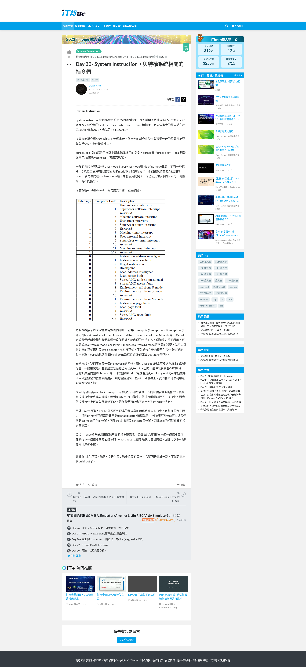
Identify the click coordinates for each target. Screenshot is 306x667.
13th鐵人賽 (205, 268)
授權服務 (158, 660)
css (221, 305)
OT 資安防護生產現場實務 (227, 99)
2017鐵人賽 (205, 293)
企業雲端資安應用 (224, 131)
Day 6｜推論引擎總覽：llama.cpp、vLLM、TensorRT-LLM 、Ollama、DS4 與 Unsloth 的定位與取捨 (221, 380)
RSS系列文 (149, 520)
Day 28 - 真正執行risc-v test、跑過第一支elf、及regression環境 (107, 539)
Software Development (88, 51)
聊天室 (117, 25)
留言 (82, 484)
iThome (134, 660)
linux (230, 299)
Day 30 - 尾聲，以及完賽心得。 (89, 550)
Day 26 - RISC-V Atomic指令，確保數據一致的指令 (100, 527)
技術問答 (80, 25)
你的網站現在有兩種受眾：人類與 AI (218, 409)
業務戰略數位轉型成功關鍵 (227, 83)
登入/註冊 (237, 25)
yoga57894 (95, 85)
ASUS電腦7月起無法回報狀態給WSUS (219, 334)
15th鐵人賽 (82, 79)
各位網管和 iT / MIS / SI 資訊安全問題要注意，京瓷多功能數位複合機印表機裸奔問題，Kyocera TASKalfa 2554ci (220, 395)
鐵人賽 (218, 280)
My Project (94, 25)
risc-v (95, 79)
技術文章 (68, 25)
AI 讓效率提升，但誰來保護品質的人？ (228, 217)
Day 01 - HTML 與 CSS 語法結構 (216, 387)
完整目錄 (75, 555)
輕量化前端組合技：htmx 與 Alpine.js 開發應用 (228, 180)
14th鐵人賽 (221, 268)
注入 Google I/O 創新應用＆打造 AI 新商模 (227, 148)
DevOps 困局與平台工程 (142, 594)
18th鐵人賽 (221, 293)
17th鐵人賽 (205, 274)
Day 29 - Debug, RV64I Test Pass (90, 544)
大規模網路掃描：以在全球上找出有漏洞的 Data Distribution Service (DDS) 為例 (227, 117)
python (233, 286)
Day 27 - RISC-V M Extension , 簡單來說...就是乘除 (99, 533)
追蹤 (94, 484)
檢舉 (183, 484)
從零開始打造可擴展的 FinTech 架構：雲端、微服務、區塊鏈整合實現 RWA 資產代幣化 (227, 199)
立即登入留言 (126, 639)
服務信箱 (170, 660)
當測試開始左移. (223, 165)
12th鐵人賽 (221, 274)
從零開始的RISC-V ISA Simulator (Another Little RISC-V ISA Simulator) (114, 56)
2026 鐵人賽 (130, 25)
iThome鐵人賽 (221, 39)
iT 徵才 (107, 25)
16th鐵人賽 (221, 261)
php (215, 299)
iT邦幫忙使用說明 (220, 660)
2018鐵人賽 (219, 286)
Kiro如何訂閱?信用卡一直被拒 (215, 330)
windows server (207, 305)
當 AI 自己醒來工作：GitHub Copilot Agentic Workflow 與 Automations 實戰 (227, 233)
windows (204, 299)
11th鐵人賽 (205, 280)
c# (222, 299)
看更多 (237, 75)
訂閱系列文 (167, 520)
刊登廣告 (145, 660)
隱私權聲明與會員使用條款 (192, 660)
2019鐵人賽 (232, 280)
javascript (204, 286)
